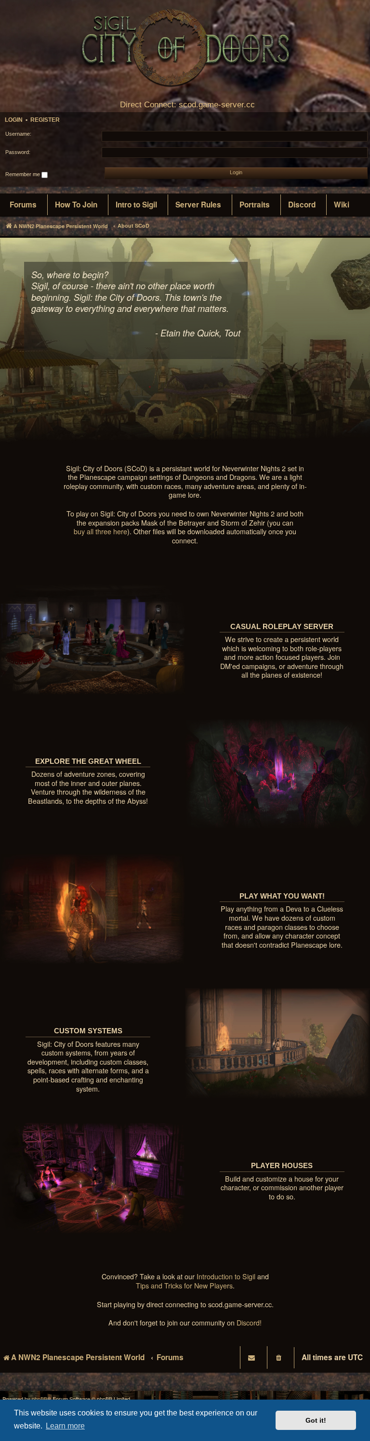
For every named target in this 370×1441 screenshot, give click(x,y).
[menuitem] (23, 205)
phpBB (39, 1399)
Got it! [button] (315, 1420)
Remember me (23, 174)
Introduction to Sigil (226, 1276)
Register (45, 120)
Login (14, 120)
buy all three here (100, 531)
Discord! (249, 1322)
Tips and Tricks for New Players (184, 1285)
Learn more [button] (65, 1426)
